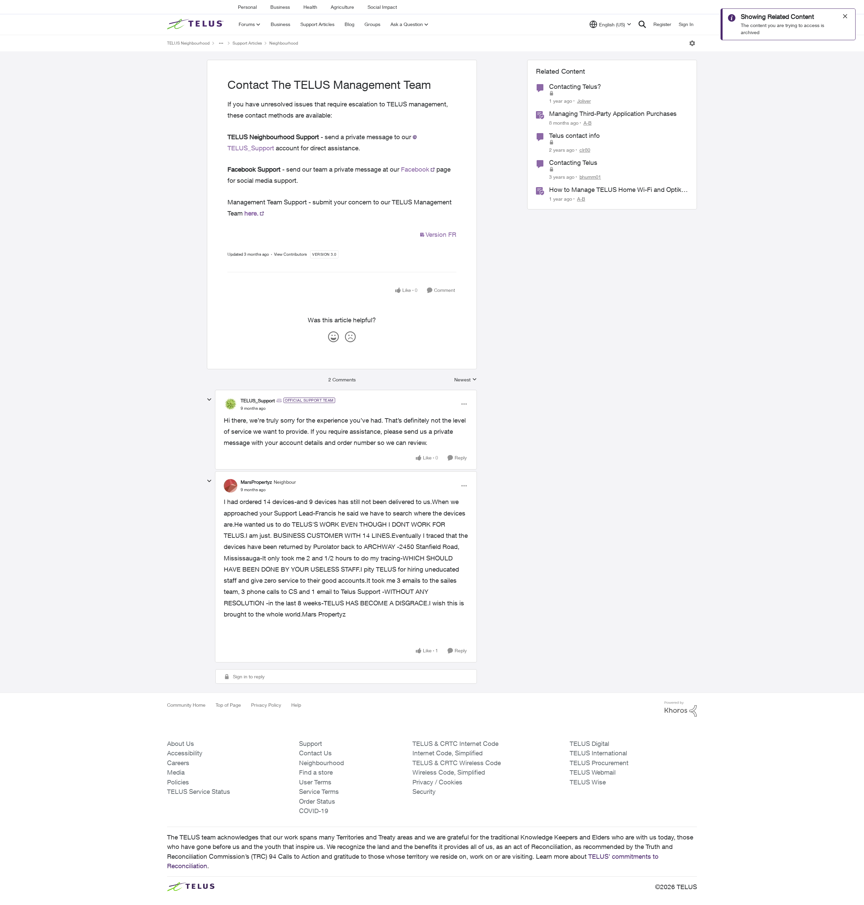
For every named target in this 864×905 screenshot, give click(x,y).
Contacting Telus (573, 162)
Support (310, 743)
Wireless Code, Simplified (448, 772)
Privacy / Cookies (437, 782)
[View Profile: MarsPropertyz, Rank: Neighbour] (230, 486)
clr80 (584, 150)
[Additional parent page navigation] (221, 43)
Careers (178, 762)
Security (424, 791)
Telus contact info (574, 135)
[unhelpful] (350, 337)
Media (176, 772)
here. (251, 213)
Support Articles (247, 43)
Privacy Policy (266, 705)
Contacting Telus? (575, 86)
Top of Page (228, 705)
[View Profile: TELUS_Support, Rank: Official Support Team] (230, 404)
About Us (180, 743)
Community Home (186, 705)
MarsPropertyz (256, 482)
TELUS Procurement (599, 762)
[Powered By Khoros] (681, 709)
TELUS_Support (258, 400)
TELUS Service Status (198, 791)
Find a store (316, 772)
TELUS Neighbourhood (188, 43)
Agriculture (342, 7)
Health (310, 7)
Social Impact (382, 7)
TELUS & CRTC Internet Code (455, 743)
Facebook (415, 169)
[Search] (642, 24)
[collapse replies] (209, 400)
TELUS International (598, 753)
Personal (247, 7)
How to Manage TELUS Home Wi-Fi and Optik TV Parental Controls (615, 190)
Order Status (317, 801)
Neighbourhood (283, 43)
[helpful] (333, 337)
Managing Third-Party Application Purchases (613, 113)
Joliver (584, 101)
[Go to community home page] (196, 24)
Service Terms (319, 791)
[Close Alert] (845, 16)
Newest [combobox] (465, 380)
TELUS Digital (589, 743)
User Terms (315, 782)
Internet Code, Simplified (447, 753)
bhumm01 (590, 177)
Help (296, 705)
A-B (588, 123)
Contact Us (315, 753)
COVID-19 (313, 810)
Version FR (441, 234)
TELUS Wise (588, 782)
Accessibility (184, 753)
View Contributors (290, 254)
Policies (178, 782)
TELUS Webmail (593, 772)
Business (280, 7)
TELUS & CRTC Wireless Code (456, 762)
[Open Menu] (692, 43)
